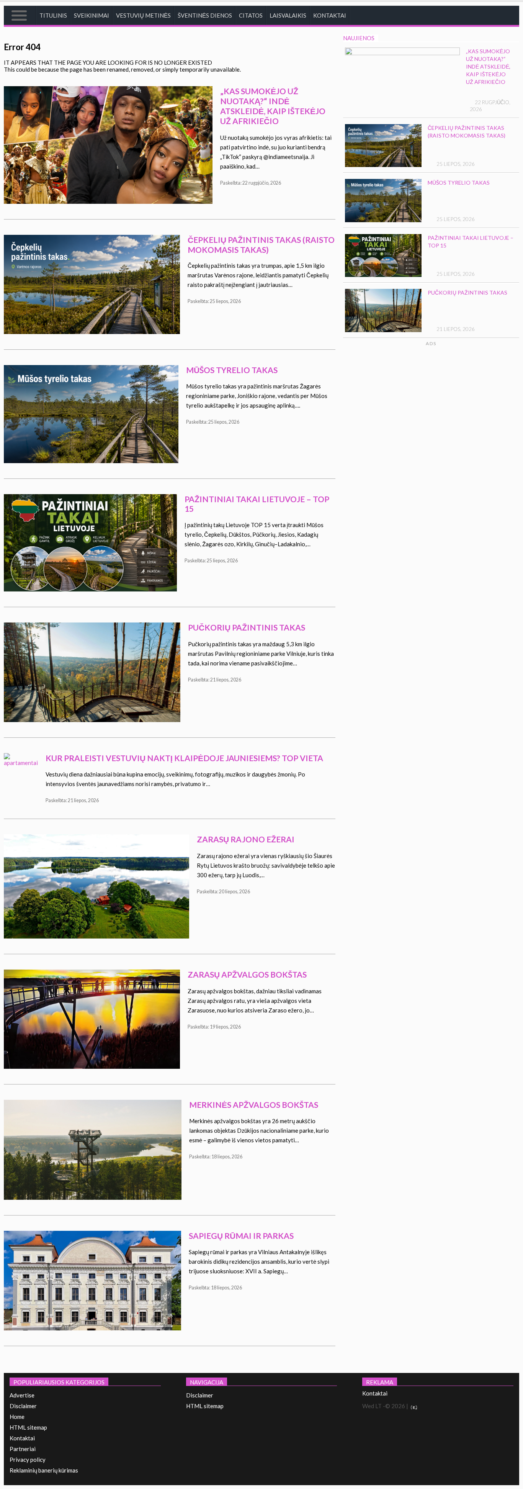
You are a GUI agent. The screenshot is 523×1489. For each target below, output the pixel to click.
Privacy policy (28, 1459)
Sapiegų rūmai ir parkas (241, 1235)
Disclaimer (23, 1405)
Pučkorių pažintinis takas (246, 627)
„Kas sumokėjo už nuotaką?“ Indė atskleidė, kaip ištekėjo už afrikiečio (272, 106)
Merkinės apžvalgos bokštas (253, 1104)
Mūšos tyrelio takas (232, 370)
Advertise (22, 1395)
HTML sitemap (28, 1427)
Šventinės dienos (205, 15)
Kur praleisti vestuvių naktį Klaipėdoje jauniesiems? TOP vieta (184, 758)
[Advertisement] (455, 419)
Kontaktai (329, 15)
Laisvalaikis (288, 15)
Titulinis (53, 15)
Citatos (251, 15)
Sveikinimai (91, 15)
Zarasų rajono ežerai (245, 839)
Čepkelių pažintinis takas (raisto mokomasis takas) (261, 244)
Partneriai (23, 1448)
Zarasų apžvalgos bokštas (247, 974)
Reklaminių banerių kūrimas (44, 1470)
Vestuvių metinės (143, 15)
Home (17, 1416)
